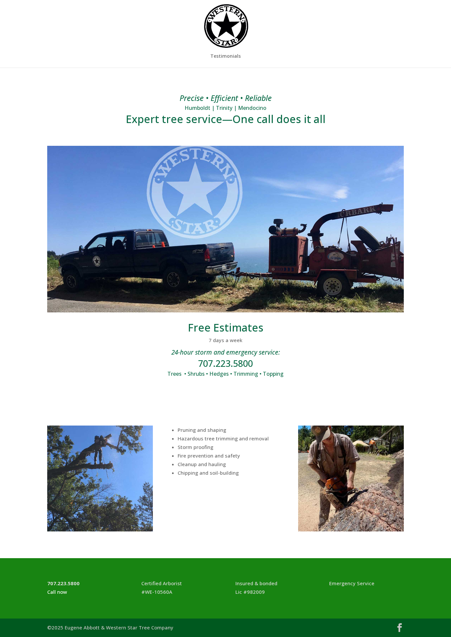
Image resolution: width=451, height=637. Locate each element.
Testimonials (225, 56)
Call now (57, 592)
